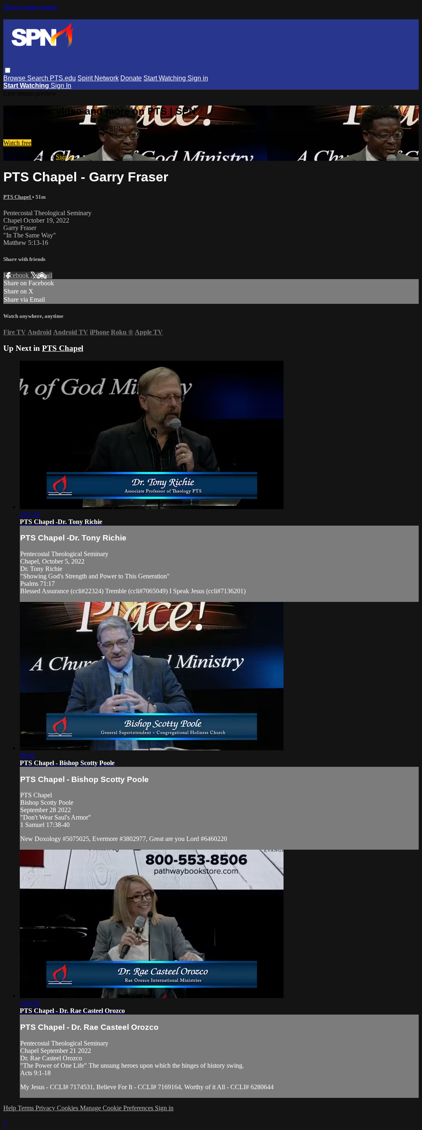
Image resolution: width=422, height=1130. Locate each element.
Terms (26, 1107)
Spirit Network (98, 78)
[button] (7, 70)
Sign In (61, 85)
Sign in (198, 78)
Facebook (16, 275)
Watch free (17, 142)
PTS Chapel (17, 197)
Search (38, 78)
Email (44, 275)
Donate (131, 78)
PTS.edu (63, 78)
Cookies (68, 1107)
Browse (15, 78)
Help (10, 1107)
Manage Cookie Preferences (117, 1107)
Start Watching (165, 78)
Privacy (46, 1107)
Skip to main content (30, 6)
